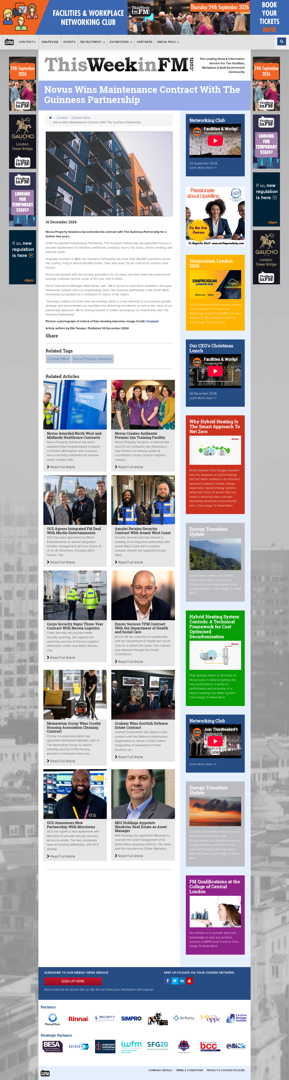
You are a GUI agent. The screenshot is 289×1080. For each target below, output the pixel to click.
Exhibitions (120, 42)
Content (26, 42)
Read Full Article (62, 467)
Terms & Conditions (189, 1070)
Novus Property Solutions (92, 359)
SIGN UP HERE (72, 981)
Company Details (160, 1070)
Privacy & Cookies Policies (226, 1070)
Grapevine (50, 42)
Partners (144, 42)
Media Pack (167, 42)
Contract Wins (81, 118)
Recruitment (91, 42)
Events (69, 42)
